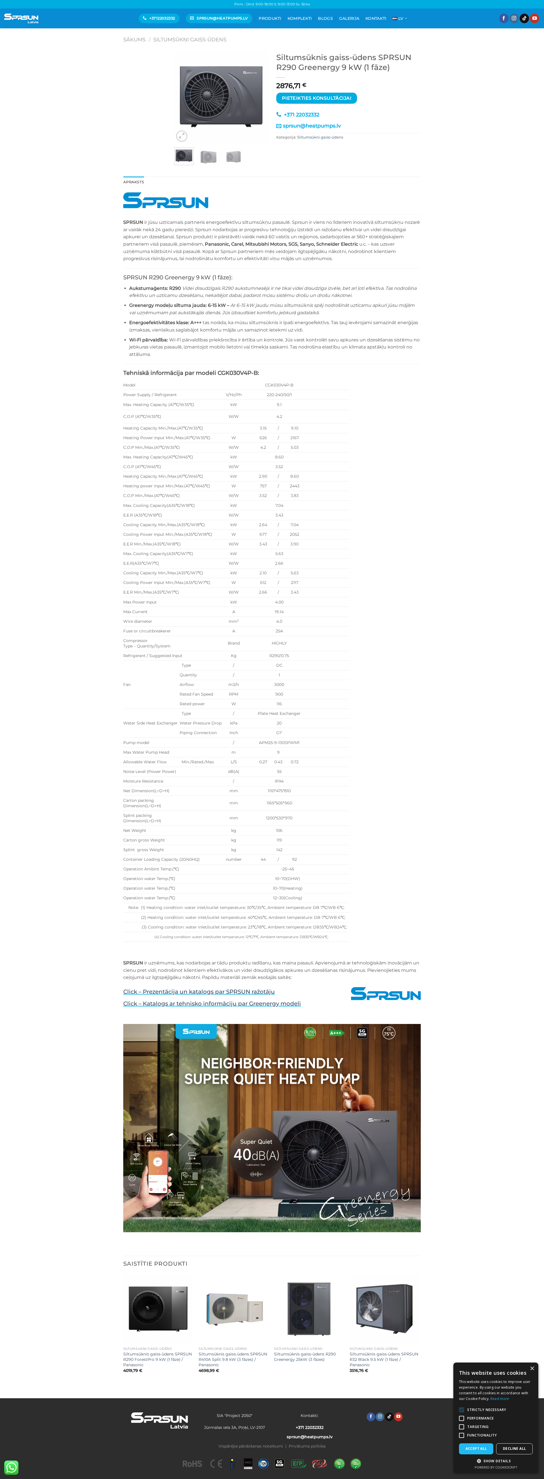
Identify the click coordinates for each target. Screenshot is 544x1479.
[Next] (259, 96)
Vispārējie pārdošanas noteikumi (250, 1446)
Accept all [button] (476, 1448)
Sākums (134, 39)
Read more (499, 1398)
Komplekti (300, 18)
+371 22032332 (300, 115)
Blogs (325, 18)
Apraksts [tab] (133, 182)
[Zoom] (181, 136)
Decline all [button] (514, 1448)
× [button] (532, 1369)
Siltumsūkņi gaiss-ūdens (189, 39)
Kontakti (376, 18)
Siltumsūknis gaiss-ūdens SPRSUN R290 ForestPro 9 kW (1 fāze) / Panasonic (157, 1359)
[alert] (495, 1418)
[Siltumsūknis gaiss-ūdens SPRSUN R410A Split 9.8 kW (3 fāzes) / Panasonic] (234, 1309)
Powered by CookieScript (496, 1467)
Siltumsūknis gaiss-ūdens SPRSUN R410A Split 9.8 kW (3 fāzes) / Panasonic (233, 1359)
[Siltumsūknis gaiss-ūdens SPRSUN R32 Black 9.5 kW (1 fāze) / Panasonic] (385, 1309)
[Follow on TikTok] (524, 18)
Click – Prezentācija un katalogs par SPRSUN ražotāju (199, 991)
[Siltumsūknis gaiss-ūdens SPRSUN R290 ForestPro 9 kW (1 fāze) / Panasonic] (158, 1309)
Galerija (349, 18)
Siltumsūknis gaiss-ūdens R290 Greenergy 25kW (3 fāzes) (305, 1357)
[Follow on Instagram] (514, 18)
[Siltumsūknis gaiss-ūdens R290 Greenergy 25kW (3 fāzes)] (309, 1309)
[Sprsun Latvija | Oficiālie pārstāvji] (21, 18)
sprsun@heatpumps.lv (312, 126)
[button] (496, 1461)
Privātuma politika (307, 1446)
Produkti (270, 18)
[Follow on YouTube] (534, 18)
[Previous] (183, 96)
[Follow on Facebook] (504, 18)
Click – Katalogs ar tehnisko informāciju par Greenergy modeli (212, 1003)
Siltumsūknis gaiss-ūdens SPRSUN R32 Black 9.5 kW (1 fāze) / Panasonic (384, 1359)
